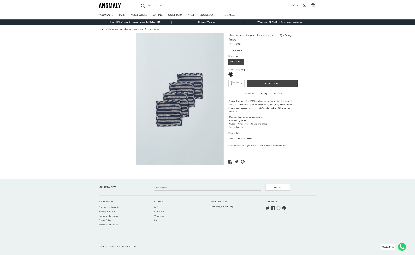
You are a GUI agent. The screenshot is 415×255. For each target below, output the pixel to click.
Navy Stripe (231, 75)
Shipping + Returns (107, 212)
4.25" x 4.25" (236, 62)
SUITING (158, 15)
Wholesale (159, 216)
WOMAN (105, 15)
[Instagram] (279, 208)
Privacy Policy (105, 220)
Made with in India (128, 246)
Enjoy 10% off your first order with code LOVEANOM (135, 22)
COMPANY (159, 202)
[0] (313, 4)
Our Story (159, 212)
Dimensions (233, 56)
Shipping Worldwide (207, 22)
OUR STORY (175, 15)
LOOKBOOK (207, 15)
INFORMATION (106, 202)
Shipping (263, 94)
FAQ (156, 208)
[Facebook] (273, 208)
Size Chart (277, 94)
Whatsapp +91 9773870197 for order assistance (279, 22)
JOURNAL (229, 15)
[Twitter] (268, 208)
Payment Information (108, 216)
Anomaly (115, 246)
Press (156, 220)
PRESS (191, 15)
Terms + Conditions (108, 225)
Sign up (278, 188)
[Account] (304, 4)
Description (249, 94)
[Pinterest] (284, 208)
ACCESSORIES (139, 15)
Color (237, 70)
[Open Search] (143, 6)
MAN (122, 15)
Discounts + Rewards (109, 208)
